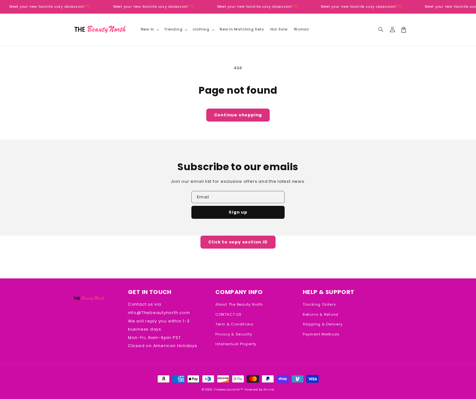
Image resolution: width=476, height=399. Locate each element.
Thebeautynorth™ (228, 390)
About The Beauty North (239, 304)
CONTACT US (228, 314)
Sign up (238, 212)
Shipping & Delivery (323, 324)
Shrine (269, 390)
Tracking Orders (319, 304)
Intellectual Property (235, 343)
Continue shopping (238, 115)
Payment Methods (321, 334)
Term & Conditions (234, 324)
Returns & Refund (320, 314)
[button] (381, 29)
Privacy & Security (233, 334)
